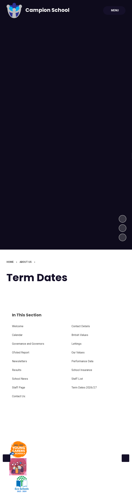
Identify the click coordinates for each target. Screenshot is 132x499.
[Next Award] (125, 458)
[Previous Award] (6, 458)
